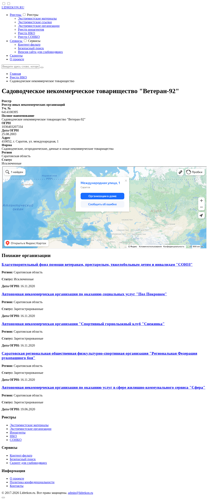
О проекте (17, 59)
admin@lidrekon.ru (80, 492)
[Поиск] (41, 67)
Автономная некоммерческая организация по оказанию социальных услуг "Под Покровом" (84, 294)
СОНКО (16, 440)
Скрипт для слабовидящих (28, 463)
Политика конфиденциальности (32, 482)
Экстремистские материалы (37, 18)
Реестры (16, 15)
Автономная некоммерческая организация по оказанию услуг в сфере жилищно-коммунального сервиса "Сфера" (103, 387)
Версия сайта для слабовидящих (40, 52)
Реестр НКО (26, 33)
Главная (15, 73)
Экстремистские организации (39, 26)
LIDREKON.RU (13, 7)
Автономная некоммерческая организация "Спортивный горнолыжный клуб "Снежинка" (83, 324)
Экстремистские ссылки (35, 22)
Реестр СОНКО (29, 37)
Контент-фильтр (29, 44)
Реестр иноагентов (31, 29)
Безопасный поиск (31, 48)
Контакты (16, 486)
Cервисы (16, 41)
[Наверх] (3, 497)
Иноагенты (18, 432)
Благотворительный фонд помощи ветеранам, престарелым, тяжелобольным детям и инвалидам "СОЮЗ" (97, 264)
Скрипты (16, 55)
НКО (13, 436)
